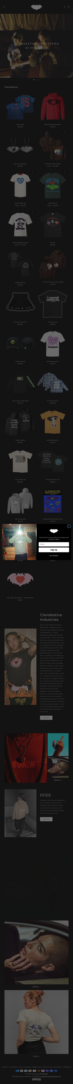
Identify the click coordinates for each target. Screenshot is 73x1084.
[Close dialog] (69, 526)
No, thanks (54, 556)
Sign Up (53, 550)
